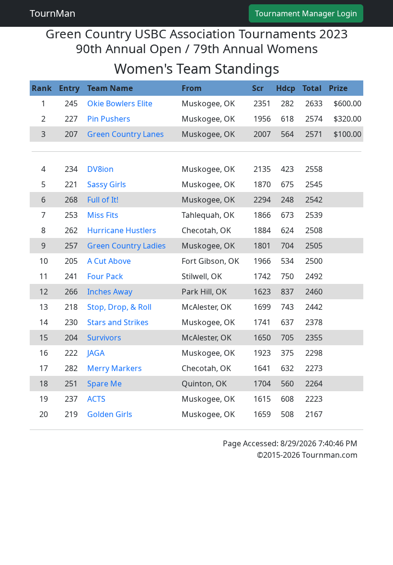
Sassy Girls (106, 184)
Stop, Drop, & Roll (119, 307)
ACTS (96, 399)
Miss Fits (102, 215)
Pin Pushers (108, 118)
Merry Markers (114, 368)
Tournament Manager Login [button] (306, 13)
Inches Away (109, 291)
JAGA (95, 353)
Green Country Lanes (125, 134)
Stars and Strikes (118, 322)
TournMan (52, 13)
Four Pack (105, 276)
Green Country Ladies (126, 245)
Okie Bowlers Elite (119, 103)
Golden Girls (109, 414)
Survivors (104, 337)
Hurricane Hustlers (121, 230)
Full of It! (102, 199)
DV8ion (100, 169)
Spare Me (104, 383)
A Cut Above (109, 261)
